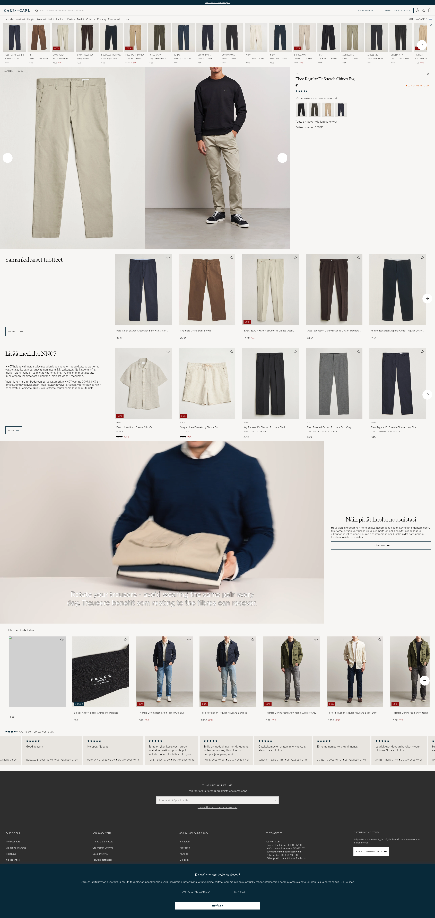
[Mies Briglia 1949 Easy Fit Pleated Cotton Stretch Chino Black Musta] (400, 37)
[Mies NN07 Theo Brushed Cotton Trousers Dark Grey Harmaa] (334, 383)
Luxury (125, 19)
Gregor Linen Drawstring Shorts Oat (199, 427)
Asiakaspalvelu (367, 10)
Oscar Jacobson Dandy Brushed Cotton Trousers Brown (333, 330)
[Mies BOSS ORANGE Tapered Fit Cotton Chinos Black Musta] (232, 37)
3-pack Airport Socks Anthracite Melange (96, 712)
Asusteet (41, 19)
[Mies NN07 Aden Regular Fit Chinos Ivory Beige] (256, 37)
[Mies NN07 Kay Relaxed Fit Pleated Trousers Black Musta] (270, 383)
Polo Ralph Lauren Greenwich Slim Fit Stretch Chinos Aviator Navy (141, 330)
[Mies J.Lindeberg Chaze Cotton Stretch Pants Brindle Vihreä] (352, 37)
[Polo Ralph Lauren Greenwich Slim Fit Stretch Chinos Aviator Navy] (143, 327)
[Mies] (37, 671)
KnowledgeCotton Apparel (110, 55)
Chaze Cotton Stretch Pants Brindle (351, 58)
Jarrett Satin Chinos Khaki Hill (133, 58)
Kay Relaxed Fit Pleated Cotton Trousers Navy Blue (327, 58)
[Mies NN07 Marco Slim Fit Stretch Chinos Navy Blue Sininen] (280, 37)
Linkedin (184, 859)
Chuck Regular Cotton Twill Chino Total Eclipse (111, 58)
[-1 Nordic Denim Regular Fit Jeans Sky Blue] (227, 709)
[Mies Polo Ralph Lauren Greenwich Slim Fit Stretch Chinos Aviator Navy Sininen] (14, 37)
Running (101, 19)
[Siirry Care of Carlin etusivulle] (17, 10)
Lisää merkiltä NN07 (30, 353)
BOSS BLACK (58, 55)
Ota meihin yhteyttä (103, 847)
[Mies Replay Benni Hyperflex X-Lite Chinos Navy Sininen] (183, 37)
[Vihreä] (315, 109)
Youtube (183, 853)
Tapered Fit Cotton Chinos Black (229, 58)
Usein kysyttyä (100, 853)
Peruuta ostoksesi (102, 859)
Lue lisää (348, 881)
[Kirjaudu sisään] (417, 10)
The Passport (13, 841)
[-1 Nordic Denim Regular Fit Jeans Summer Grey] (291, 709)
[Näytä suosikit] (423, 10)
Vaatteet (20, 19)
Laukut (60, 19)
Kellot (51, 19)
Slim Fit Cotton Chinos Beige (303, 58)
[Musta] (301, 109)
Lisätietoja (379, 545)
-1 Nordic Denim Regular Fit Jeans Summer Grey (290, 712)
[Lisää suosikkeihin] (167, 258)
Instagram (184, 841)
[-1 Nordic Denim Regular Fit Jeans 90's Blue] (164, 709)
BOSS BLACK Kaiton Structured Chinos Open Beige (268, 330)
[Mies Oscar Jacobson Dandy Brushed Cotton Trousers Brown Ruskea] (87, 37)
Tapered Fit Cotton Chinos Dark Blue (205, 58)
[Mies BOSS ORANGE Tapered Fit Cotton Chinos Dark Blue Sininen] (207, 37)
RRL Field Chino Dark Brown (195, 330)
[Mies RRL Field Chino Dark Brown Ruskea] (39, 37)
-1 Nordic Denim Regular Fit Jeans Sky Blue (224, 712)
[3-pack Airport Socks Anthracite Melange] (100, 709)
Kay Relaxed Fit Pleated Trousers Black (264, 427)
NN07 (248, 55)
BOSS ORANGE (204, 55)
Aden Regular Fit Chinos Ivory (255, 58)
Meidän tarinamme (16, 847)
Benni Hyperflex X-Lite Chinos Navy (182, 58)
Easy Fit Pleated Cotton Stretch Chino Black (400, 58)
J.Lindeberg (348, 55)
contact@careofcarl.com (293, 858)
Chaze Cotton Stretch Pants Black (375, 58)
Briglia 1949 (155, 55)
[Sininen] (341, 109)
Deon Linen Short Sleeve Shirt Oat (134, 427)
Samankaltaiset (34, 259)
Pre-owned (114, 19)
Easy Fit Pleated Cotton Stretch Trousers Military (159, 58)
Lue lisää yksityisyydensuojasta (217, 808)
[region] (217, 750)
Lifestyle (70, 19)
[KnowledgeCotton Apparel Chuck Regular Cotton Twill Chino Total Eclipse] (397, 327)
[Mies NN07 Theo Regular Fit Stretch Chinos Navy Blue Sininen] (397, 383)
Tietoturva (11, 853)
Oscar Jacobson (85, 55)
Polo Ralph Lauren (14, 55)
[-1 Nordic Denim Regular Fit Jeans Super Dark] (355, 709)
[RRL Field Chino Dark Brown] (207, 327)
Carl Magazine (418, 19)
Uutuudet (9, 19)
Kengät (30, 19)
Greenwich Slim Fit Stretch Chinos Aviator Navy (13, 58)
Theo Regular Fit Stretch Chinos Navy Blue (393, 427)
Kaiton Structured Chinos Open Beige (63, 58)
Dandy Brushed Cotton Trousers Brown (86, 58)
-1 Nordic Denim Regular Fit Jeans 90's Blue (160, 712)
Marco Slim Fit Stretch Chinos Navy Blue (279, 58)
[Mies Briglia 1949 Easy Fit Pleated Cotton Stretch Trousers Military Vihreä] (159, 37)
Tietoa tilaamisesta (102, 841)
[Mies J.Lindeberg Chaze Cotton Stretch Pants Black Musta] (376, 37)
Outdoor (90, 19)
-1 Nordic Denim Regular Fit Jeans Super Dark (352, 712)
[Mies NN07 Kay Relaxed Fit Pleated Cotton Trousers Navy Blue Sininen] (328, 37)
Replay (177, 55)
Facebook (184, 847)
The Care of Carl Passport (217, 2)
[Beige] (328, 109)
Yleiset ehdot (13, 859)
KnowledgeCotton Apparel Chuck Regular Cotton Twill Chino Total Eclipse (397, 330)
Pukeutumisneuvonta (398, 10)
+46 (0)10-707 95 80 (287, 855)
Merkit (80, 19)
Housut (20, 71)
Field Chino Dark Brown (38, 58)
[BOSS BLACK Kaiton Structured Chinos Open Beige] (270, 327)
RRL (30, 55)
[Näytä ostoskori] (429, 10)
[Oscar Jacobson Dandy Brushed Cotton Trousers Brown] (334, 327)
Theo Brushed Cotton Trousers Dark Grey (329, 427)
